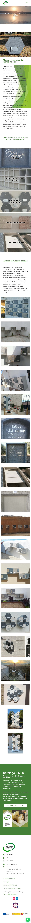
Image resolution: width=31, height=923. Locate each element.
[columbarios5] (15, 342)
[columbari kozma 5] (15, 608)
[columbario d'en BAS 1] (15, 656)
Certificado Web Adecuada (10, 885)
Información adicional (9, 878)
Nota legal (6, 882)
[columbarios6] (15, 366)
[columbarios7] (15, 390)
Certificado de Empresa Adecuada (12, 888)
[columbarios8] (15, 414)
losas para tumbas (17, 796)
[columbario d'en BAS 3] (15, 704)
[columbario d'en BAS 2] (15, 680)
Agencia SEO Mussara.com (10, 894)
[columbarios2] (15, 317)
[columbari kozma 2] (15, 559)
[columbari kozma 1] (15, 535)
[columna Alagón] (15, 729)
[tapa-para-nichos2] (15, 511)
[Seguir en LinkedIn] (17, 898)
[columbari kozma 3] (15, 583)
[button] (28, 920)
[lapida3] (15, 438)
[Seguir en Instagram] (14, 898)
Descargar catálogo (15, 805)
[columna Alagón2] (15, 753)
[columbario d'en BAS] (15, 632)
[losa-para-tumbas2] (15, 487)
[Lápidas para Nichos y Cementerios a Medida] (15, 462)
